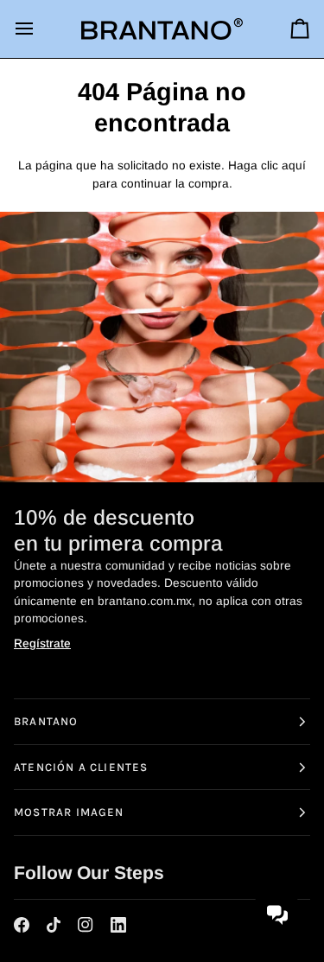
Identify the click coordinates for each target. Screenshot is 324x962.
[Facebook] (21, 924)
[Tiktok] (53, 924)
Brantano (46, 720)
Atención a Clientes (81, 766)
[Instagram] (85, 924)
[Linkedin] (118, 924)
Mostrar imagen (69, 812)
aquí (294, 165)
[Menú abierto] (40, 29)
